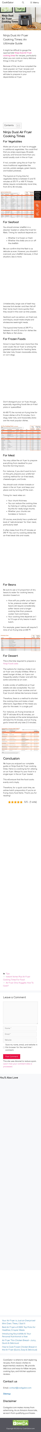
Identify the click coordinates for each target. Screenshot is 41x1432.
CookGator (8, 2)
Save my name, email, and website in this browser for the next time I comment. (21, 1047)
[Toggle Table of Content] (17, 126)
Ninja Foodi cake (10, 664)
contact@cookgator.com (20, 1388)
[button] (23, 2)
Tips (8, 974)
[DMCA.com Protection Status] (20, 1425)
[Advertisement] (20, 101)
